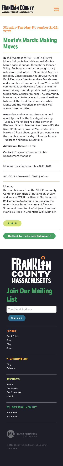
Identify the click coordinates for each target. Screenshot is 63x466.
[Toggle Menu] (56, 7)
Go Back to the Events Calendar (28, 236)
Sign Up (15, 318)
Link (11, 223)
